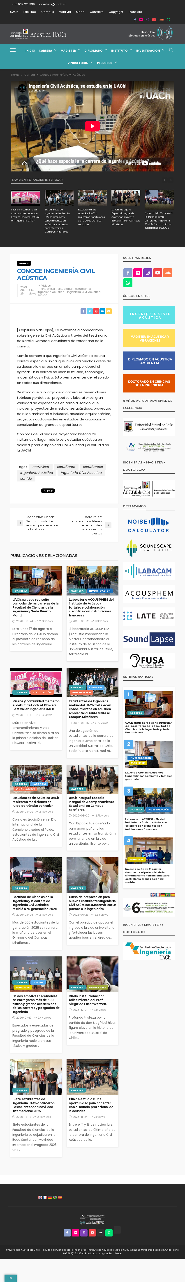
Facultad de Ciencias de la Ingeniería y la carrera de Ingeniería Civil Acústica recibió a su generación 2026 (159, 221)
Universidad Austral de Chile (23, 1250)
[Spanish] (60, 1197)
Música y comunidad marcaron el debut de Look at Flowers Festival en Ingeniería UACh (25, 215)
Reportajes (97, 987)
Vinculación (78, 63)
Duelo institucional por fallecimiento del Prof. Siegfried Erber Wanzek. (87, 1000)
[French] (45, 1197)
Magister (23, 987)
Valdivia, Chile (163, 1250)
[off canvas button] (13, 50)
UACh (14, 12)
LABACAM (95, 687)
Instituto (119, 50)
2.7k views (46, 621)
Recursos (105, 63)
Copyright (116, 12)
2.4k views (46, 812)
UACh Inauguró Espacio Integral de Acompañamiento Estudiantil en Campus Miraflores (125, 217)
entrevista (48, 288)
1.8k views (101, 621)
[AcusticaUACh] (38, 34)
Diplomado (93, 50)
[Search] (171, 50)
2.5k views (45, 715)
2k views (99, 1117)
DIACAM (38, 982)
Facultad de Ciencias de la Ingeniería (64, 1250)
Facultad (29, 12)
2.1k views (100, 1010)
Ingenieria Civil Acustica (84, 292)
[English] (40, 1197)
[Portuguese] (55, 1197)
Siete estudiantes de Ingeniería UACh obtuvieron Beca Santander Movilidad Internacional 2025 (33, 1105)
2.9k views (32, 292)
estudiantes (83, 288)
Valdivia (65, 12)
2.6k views (101, 915)
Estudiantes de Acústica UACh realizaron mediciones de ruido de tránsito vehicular (91, 217)
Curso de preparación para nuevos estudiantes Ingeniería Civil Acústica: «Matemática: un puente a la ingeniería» (92, 903)
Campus (47, 12)
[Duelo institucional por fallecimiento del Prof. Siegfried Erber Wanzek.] (92, 974)
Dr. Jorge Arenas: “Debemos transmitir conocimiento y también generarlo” (149, 776)
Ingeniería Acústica (51, 292)
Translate (135, 12)
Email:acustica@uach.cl (99, 1253)
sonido (42, 295)
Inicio (30, 50)
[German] (50, 1197)
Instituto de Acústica (100, 1250)
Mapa (80, 12)
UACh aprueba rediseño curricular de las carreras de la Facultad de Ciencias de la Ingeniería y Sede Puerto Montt (35, 607)
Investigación (148, 50)
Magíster (68, 50)
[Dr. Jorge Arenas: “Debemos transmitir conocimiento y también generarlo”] (149, 754)
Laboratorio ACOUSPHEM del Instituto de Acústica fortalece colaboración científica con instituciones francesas (91, 607)
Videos (24, 263)
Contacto (97, 12)
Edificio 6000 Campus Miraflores (133, 1250)
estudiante (65, 288)
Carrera (45, 50)
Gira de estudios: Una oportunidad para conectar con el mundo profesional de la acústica (91, 1105)
